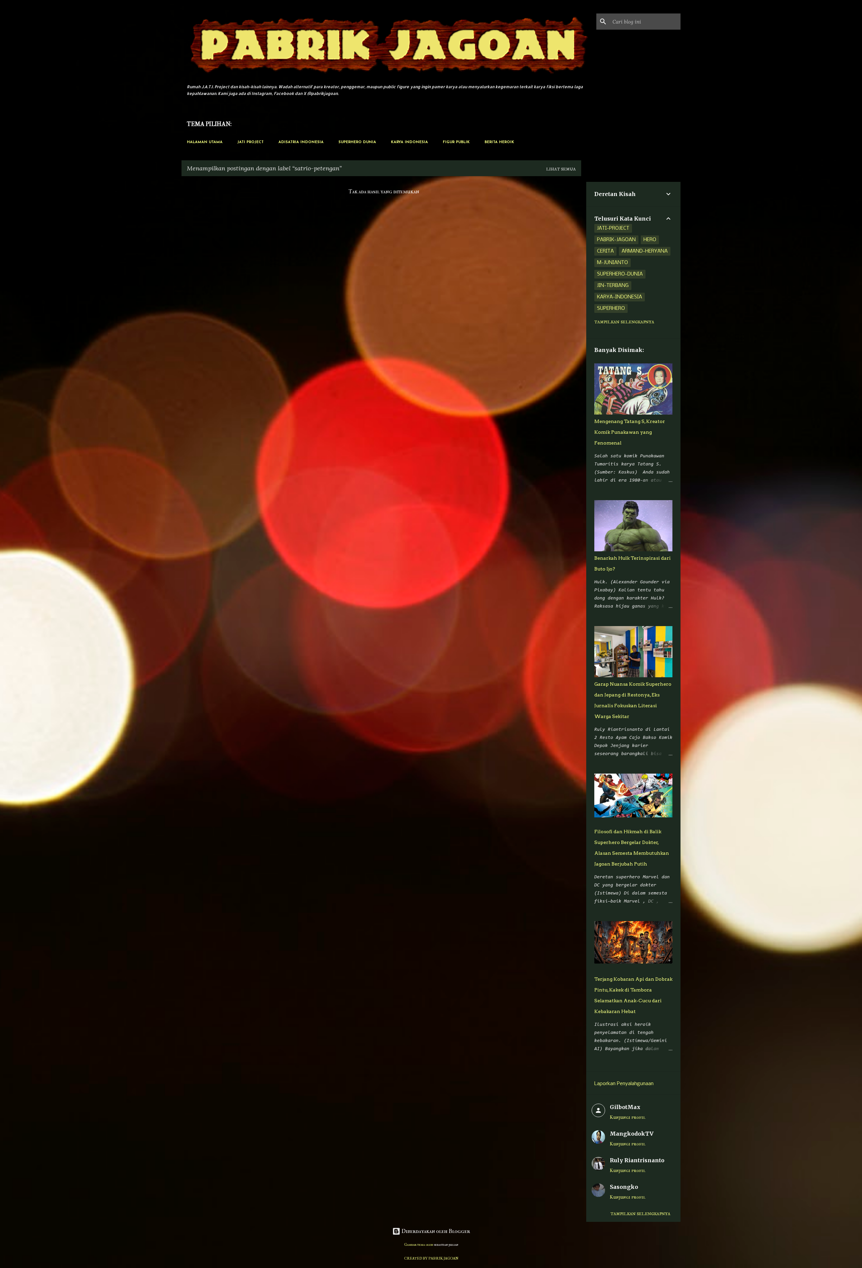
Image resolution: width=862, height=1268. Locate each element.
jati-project (613, 228)
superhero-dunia (620, 274)
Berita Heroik (499, 142)
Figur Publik (456, 142)
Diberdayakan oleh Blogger (435, 1231)
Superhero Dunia (357, 142)
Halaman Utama (205, 142)
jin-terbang (613, 285)
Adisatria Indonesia (301, 142)
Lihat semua (561, 169)
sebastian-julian (446, 1244)
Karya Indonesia (409, 142)
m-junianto (612, 262)
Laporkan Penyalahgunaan (624, 1083)
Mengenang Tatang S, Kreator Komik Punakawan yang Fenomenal (629, 432)
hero (649, 239)
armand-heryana (645, 251)
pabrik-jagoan (616, 239)
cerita (605, 251)
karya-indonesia (619, 297)
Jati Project (250, 142)
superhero (611, 308)
